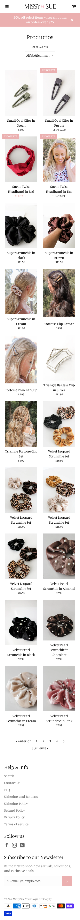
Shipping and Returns (21, 796)
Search (9, 776)
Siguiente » (40, 748)
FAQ (7, 789)
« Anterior (23, 741)
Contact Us (12, 782)
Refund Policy (14, 810)
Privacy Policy (14, 817)
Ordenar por (40, 46)
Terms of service (16, 824)
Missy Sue (18, 899)
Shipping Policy (16, 803)
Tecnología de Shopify (38, 899)
